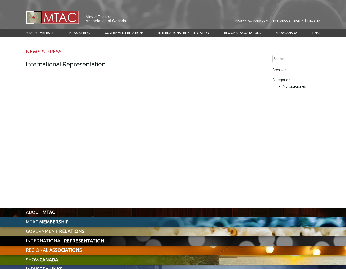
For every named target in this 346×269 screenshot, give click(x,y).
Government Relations (124, 32)
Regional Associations (242, 32)
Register (313, 20)
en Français (281, 20)
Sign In (299, 20)
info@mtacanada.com (251, 20)
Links (316, 32)
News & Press (79, 32)
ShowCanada (286, 32)
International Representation (183, 32)
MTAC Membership (40, 32)
